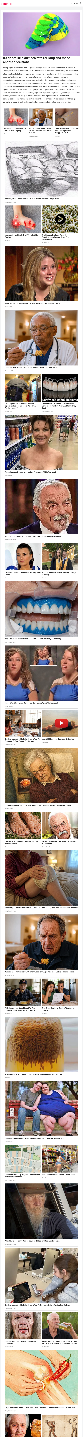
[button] (41, 34)
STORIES (6, 4)
